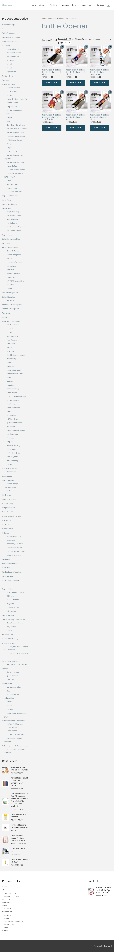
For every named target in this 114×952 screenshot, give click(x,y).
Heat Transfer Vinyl (10, 247)
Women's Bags (8, 24)
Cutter (9, 491)
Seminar (7, 909)
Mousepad (11, 426)
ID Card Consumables (16, 551)
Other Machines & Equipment (14, 720)
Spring (9, 117)
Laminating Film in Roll (15, 132)
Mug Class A (12, 340)
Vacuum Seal (7, 634)
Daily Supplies (12, 184)
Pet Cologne (12, 223)
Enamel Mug (11, 358)
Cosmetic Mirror (13, 408)
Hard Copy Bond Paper (16, 125)
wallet (9, 377)
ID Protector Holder (14, 547)
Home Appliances (9, 204)
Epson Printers (12, 676)
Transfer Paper (13, 607)
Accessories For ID (14, 536)
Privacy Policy (9, 924)
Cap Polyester (12, 457)
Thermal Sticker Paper (16, 170)
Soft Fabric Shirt (13, 453)
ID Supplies (11, 144)
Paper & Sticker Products (17, 99)
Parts (9, 411)
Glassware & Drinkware (11, 516)
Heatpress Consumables (17, 664)
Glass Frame (12, 392)
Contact (100, 5)
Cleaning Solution (14, 53)
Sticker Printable (15, 191)
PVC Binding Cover (14, 140)
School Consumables (11, 239)
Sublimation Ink (13, 49)
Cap (8, 691)
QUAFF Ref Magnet (14, 423)
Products (53, 5)
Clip (8, 121)
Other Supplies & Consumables (15, 746)
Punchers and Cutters (16, 136)
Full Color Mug (12, 460)
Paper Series (7, 589)
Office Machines (13, 87)
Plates (9, 705)
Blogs (74, 5)
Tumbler (5, 80)
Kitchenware (7, 495)
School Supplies (8, 297)
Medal (9, 347)
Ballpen (10, 441)
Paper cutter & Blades (11, 196)
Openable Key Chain (15, 374)
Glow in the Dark (13, 273)
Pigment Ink (11, 71)
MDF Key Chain (12, 419)
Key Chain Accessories (16, 355)
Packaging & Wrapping (11, 572)
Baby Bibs (10, 366)
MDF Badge (11, 415)
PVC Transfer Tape (14, 262)
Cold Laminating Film (15, 592)
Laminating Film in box (15, 162)
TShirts (9, 630)
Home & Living (8, 615)
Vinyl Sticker (11, 626)
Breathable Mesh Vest (16, 430)
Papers (9, 702)
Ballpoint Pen (12, 106)
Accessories (7, 476)
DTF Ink (9, 64)
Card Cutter (12, 91)
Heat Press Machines (10, 661)
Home (33, 5)
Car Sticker (11, 472)
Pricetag (5, 317)
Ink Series (6, 45)
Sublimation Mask (14, 370)
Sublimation (7, 684)
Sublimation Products (11, 321)
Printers (5, 668)
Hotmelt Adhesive (14, 251)
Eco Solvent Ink (13, 56)
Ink (3, 29)
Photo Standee (13, 600)
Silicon (9, 288)
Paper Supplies (8, 235)
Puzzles (10, 709)
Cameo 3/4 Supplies (15, 734)
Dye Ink (9, 68)
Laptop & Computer (10, 309)
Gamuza (10, 270)
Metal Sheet (12, 449)
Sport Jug (11, 404)
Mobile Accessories (10, 41)
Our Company (10, 893)
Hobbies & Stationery (11, 37)
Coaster (10, 328)
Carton (9, 332)
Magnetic (10, 603)
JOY (3, 584)
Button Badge (8, 480)
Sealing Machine (9, 499)
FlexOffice (6, 568)
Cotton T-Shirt (13, 336)
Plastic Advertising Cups (16, 396)
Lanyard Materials (14, 687)
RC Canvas (11, 611)
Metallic (10, 258)
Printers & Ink (7, 76)
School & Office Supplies (12, 304)
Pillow (9, 362)
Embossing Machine (15, 544)
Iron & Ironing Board (10, 293)
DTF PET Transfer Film (15, 281)
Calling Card (12, 151)
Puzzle (9, 464)
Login (6, 918)
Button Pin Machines (15, 724)
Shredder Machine (9, 563)
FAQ (6, 927)
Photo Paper (12, 188)
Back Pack (11, 343)
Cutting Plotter (8, 643)
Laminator (6, 524)
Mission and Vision (11, 896)
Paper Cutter (12, 166)
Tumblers (6, 313)
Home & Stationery (10, 639)
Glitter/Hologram (14, 254)
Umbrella (6, 243)
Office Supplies (8, 84)
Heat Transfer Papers (15, 623)
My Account (86, 5)
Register (7, 915)
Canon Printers (13, 672)
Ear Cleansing (12, 219)
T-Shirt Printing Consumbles (13, 619)
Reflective (11, 277)
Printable (10, 285)
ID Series (5, 533)
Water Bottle (7, 528)
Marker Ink (11, 60)
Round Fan (11, 385)
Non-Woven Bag (13, 445)
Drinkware (6, 559)
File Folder (11, 300)
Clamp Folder (12, 103)
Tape (9, 181)
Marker (9, 95)
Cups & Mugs (7, 512)
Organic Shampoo (14, 212)
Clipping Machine (14, 555)
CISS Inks (10, 679)
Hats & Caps (7, 576)
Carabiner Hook (13, 400)
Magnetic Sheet (8, 507)
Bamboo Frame (13, 325)
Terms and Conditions (13, 921)
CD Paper (10, 596)
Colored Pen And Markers (17, 129)
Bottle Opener (12, 434)
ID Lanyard (11, 540)
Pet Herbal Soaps (14, 230)
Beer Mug (10, 438)
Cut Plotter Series (9, 468)
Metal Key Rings (13, 389)
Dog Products (7, 208)
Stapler (10, 147)
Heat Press (6, 200)
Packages (65, 5)
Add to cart (51, 82)
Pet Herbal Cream (14, 215)
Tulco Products (8, 33)
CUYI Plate (11, 351)
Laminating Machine (10, 580)
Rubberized (11, 266)
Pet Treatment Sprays (16, 227)
